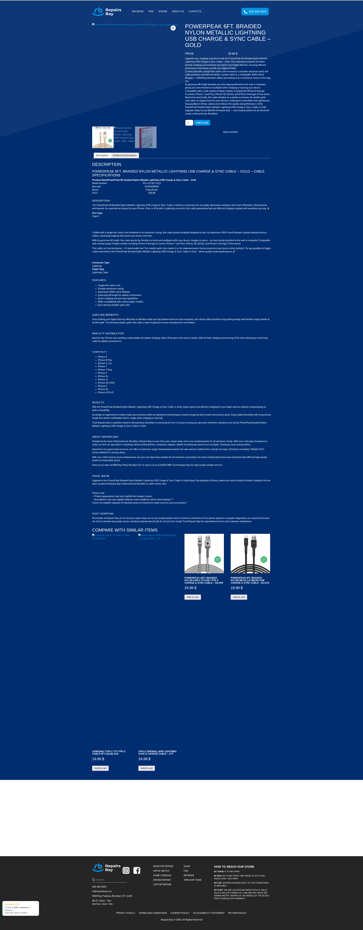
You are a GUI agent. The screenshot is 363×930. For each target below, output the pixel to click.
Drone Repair (162, 880)
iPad (151, 11)
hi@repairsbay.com (102, 891)
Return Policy (237, 913)
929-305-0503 (257, 11)
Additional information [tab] (125, 155)
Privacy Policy (125, 913)
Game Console (162, 875)
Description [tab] (102, 155)
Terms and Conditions (153, 913)
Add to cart (202, 122)
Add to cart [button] (100, 768)
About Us (178, 11)
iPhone (163, 11)
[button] (173, 28)
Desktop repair (163, 866)
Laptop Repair (162, 884)
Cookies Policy (180, 913)
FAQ (186, 871)
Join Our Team (192, 880)
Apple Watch (161, 871)
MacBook (138, 11)
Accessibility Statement (209, 913)
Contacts (195, 11)
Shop (187, 866)
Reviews (189, 875)
